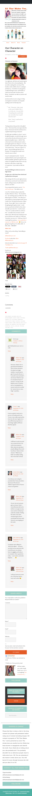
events (14, 317)
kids (22, 322)
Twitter (7, 247)
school (13, 326)
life (10, 319)
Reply (9, 351)
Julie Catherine (16, 537)
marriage (14, 324)
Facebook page (21, 243)
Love (12, 319)
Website (7, 636)
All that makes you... (16, 20)
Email (6, 629)
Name (7, 621)
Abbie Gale (8, 228)
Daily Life (18, 316)
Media (15, 319)
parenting (20, 319)
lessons (7, 324)
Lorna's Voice (16, 472)
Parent (23, 324)
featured (22, 317)
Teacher (22, 326)
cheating (17, 321)
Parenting (7, 326)
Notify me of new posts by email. (14, 663)
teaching (7, 327)
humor (7, 319)
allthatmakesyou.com (10, 235)
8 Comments (22, 56)
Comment (7, 602)
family (18, 317)
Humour (18, 322)
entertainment (8, 317)
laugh (24, 322)
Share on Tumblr (13, 286)
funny (14, 322)
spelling (17, 326)
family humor (8, 322)
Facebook (7, 238)
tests (11, 327)
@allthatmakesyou (13, 247)
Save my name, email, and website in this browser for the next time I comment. (15, 647)
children (13, 316)
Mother (19, 324)
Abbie (13, 321)
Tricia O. (15, 406)
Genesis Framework (22, 793)
